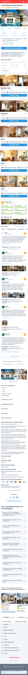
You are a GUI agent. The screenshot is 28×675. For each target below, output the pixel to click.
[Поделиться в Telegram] (14, 497)
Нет (20, 364)
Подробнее (4, 672)
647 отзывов (17, 28)
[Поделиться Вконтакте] (17, 497)
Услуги (25, 28)
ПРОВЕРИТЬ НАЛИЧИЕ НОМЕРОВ (14, 48)
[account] (23, 1)
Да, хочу (8, 364)
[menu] (26, 1)
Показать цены (14, 95)
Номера (9, 28)
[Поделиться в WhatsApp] (10, 497)
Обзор (2, 28)
